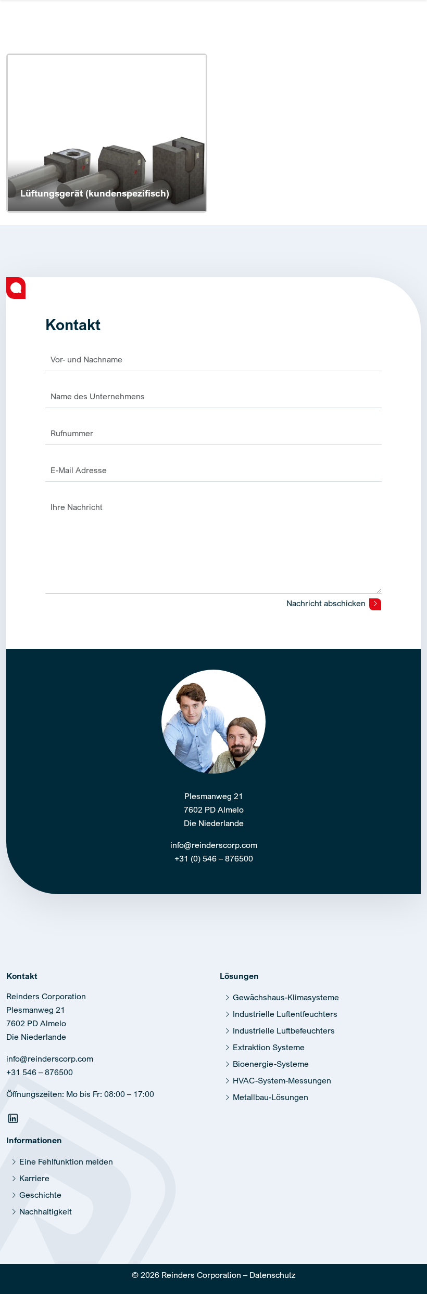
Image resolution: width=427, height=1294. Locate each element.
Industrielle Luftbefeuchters (284, 1030)
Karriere (34, 1178)
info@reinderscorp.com (213, 845)
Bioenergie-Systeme (271, 1063)
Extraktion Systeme (269, 1047)
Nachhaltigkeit (45, 1211)
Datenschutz (272, 1275)
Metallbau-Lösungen (270, 1097)
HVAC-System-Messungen (282, 1080)
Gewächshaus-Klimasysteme (286, 997)
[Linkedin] (14, 1120)
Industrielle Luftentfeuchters (285, 1014)
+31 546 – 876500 (39, 1072)
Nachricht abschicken (327, 603)
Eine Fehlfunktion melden (66, 1161)
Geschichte (40, 1195)
